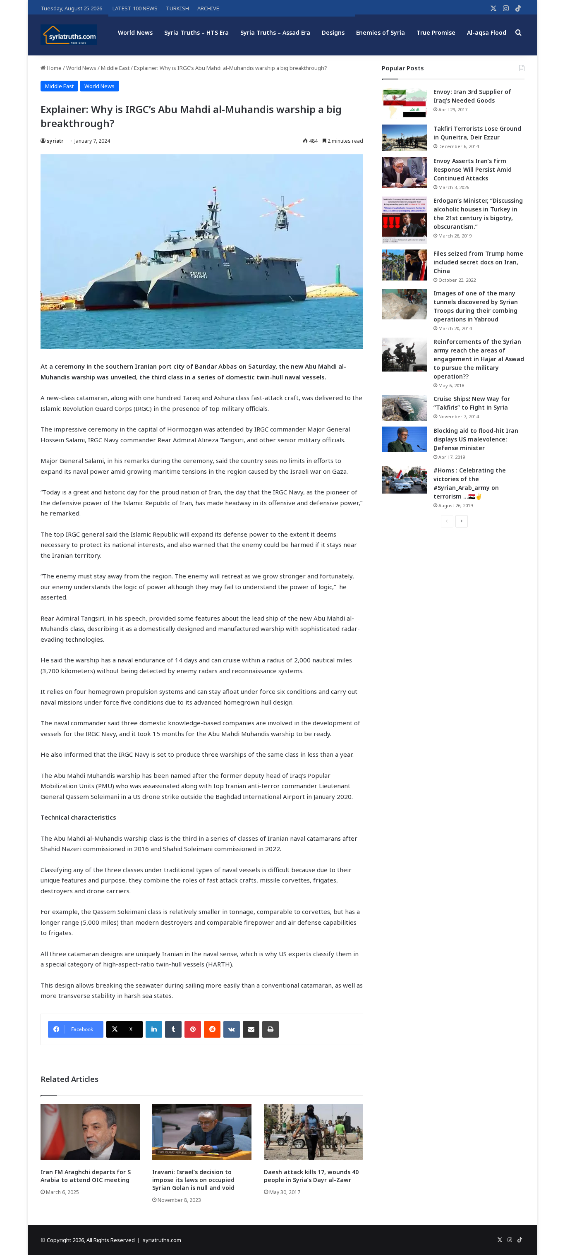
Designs (333, 32)
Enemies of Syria (380, 32)
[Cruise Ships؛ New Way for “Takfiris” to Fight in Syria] (404, 408)
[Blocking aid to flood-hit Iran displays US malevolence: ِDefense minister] (404, 439)
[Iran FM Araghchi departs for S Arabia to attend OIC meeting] (90, 1132)
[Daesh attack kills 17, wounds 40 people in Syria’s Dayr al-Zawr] (313, 1132)
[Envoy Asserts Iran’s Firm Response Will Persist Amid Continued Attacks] (404, 172)
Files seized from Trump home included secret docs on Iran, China (478, 262)
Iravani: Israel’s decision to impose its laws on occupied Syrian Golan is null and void (193, 1180)
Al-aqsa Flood (486, 32)
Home (53, 68)
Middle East (115, 68)
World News (135, 32)
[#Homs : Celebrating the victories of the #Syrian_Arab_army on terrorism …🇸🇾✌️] (404, 480)
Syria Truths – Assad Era (275, 32)
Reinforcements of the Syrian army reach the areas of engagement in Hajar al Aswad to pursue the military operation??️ (478, 359)
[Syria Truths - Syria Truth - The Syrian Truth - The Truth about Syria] (69, 34)
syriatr (55, 140)
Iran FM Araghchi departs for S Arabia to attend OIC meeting (86, 1176)
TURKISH (177, 8)
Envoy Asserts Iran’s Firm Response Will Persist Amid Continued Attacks (472, 169)
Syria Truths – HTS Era (196, 32)
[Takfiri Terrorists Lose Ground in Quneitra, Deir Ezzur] (404, 138)
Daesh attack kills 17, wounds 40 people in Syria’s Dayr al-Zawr (311, 1176)
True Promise (436, 32)
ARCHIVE (208, 8)
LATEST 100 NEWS (135, 8)
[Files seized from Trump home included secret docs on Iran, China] (404, 265)
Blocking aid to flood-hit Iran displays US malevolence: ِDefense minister (475, 439)
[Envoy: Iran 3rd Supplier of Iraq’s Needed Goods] (404, 103)
